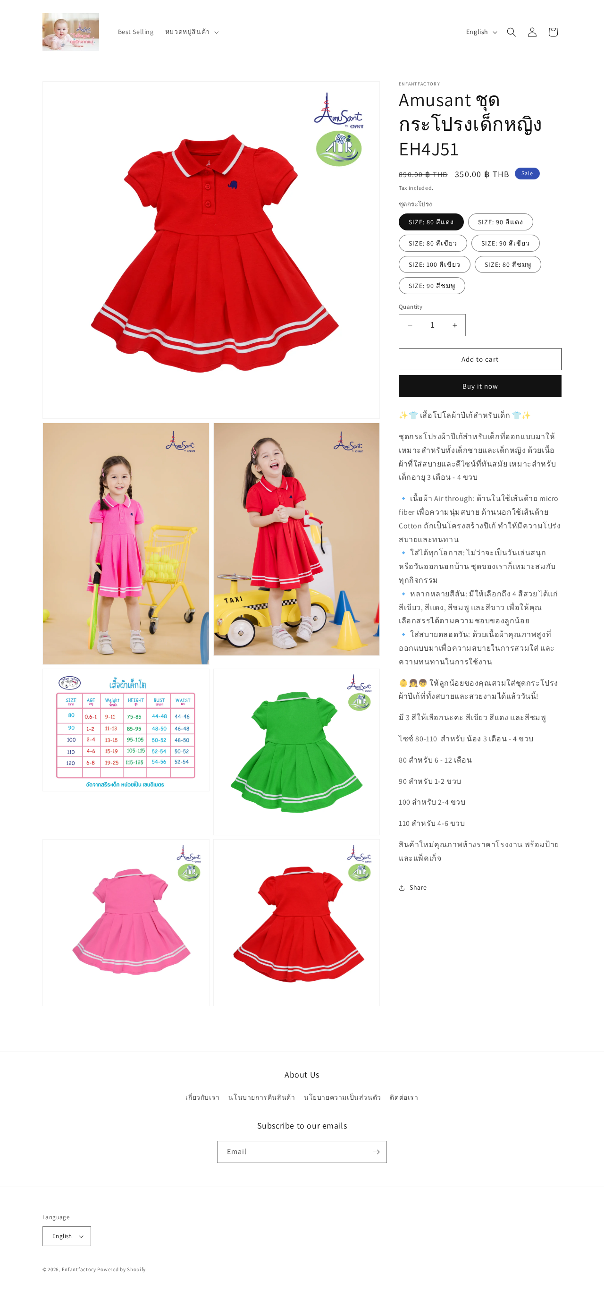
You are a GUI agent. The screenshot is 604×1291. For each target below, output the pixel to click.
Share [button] (418, 887)
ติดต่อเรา (404, 1097)
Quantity (410, 307)
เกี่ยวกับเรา (202, 1097)
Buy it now (480, 386)
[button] (191, 32)
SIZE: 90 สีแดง (500, 222)
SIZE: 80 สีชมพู (508, 264)
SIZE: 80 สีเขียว (433, 243)
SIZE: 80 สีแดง (431, 222)
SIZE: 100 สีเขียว (435, 264)
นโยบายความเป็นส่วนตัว (342, 1097)
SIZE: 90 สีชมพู (432, 285)
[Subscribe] (376, 1152)
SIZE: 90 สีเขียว (505, 243)
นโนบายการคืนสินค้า (261, 1097)
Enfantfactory (79, 1269)
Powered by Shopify (121, 1269)
